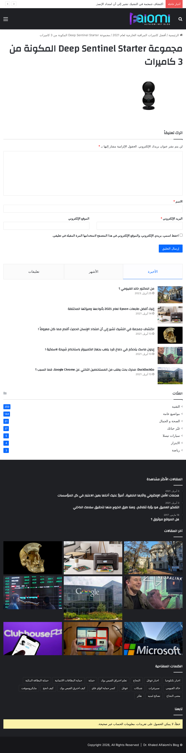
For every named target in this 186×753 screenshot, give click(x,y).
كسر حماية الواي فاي (103, 688)
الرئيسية (174, 35)
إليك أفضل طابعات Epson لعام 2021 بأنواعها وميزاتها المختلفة (111, 309)
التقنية (176, 406)
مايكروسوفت (29, 688)
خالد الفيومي (173, 688)
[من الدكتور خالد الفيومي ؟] (170, 294)
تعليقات (33, 271)
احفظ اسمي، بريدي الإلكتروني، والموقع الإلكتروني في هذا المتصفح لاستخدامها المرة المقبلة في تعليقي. (115, 235)
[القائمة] (5, 20)
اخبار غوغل (153, 680)
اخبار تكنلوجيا (172, 680)
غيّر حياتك (173, 428)
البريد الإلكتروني (172, 218)
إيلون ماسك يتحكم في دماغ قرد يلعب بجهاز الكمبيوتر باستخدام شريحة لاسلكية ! (99, 349)
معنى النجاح (173, 695)
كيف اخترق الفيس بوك (72, 688)
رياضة (176, 450)
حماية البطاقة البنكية (37, 680)
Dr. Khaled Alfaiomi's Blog (161, 745)
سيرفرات (154, 688)
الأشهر (93, 271)
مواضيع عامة (171, 414)
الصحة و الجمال (169, 421)
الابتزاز (175, 443)
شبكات (138, 688)
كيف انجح (48, 688)
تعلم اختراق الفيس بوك (114, 680)
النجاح (136, 680)
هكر (139, 695)
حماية (91, 680)
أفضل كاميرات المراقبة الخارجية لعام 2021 (139, 35)
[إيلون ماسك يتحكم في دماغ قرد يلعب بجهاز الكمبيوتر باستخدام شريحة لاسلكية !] (170, 355)
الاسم (178, 201)
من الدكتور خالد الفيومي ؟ (136, 289)
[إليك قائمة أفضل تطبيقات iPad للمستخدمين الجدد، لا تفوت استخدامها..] (93, 638)
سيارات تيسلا (171, 435)
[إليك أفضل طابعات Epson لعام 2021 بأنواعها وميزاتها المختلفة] (170, 314)
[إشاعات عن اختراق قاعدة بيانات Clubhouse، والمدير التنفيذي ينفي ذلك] (32, 638)
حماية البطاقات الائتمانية (68, 680)
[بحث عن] (180, 20)
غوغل (125, 688)
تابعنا (179, 709)
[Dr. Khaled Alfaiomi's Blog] (149, 18)
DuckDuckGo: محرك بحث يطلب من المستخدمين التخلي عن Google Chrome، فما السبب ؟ (94, 370)
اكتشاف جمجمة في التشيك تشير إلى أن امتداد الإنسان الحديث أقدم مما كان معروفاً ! (109, 4)
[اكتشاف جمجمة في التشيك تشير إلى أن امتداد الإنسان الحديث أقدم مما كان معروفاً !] (170, 335)
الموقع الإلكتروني (78, 218)
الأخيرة (153, 271)
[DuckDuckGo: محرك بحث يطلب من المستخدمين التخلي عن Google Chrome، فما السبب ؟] (170, 375)
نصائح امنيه (154, 695)
